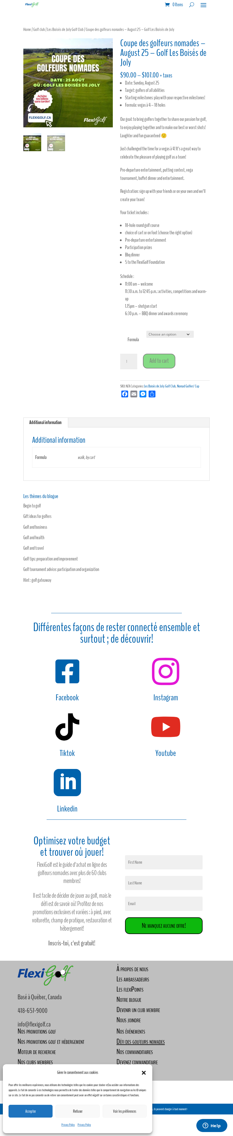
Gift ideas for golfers (37, 516)
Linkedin (67, 809)
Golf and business (35, 527)
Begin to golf (32, 506)
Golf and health (33, 537)
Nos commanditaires (134, 1052)
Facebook (67, 697)
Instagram (165, 697)
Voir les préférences (124, 1111)
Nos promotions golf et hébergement (51, 1041)
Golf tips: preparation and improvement (50, 559)
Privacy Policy (68, 1124)
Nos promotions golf (37, 1031)
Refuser (77, 1111)
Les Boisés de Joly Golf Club (65, 29)
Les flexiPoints (129, 989)
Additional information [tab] (45, 422)
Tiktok (67, 753)
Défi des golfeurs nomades (140, 1041)
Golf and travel (33, 548)
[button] (144, 1073)
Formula (133, 339)
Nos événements (130, 1031)
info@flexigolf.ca (34, 1024)
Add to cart (159, 361)
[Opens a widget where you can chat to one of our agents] (211, 1126)
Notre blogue (128, 999)
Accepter (30, 1111)
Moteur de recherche (37, 1052)
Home (27, 29)
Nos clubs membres (35, 1062)
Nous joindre (128, 1020)
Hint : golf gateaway (37, 580)
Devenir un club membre (138, 1010)
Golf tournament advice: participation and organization (61, 569)
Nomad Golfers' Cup (188, 386)
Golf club (39, 29)
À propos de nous (132, 969)
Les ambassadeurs (132, 979)
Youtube (165, 753)
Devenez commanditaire (137, 1062)
